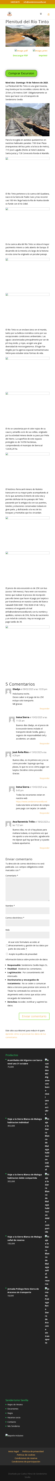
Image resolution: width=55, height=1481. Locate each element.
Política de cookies (26, 1454)
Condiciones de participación (26, 1461)
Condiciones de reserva (26, 1458)
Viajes (10, 1413)
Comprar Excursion (21, 73)
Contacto (11, 1422)
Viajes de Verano (15, 1404)
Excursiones (12, 1408)
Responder (45, 708)
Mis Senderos (13, 1426)
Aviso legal (13, 1451)
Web (8, 930)
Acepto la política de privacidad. (23, 954)
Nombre (10, 905)
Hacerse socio (13, 1417)
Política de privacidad (33, 1451)
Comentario (12, 875)
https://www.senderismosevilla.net (31, 801)
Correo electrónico (15, 917)
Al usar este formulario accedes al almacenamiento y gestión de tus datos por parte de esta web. (28, 945)
